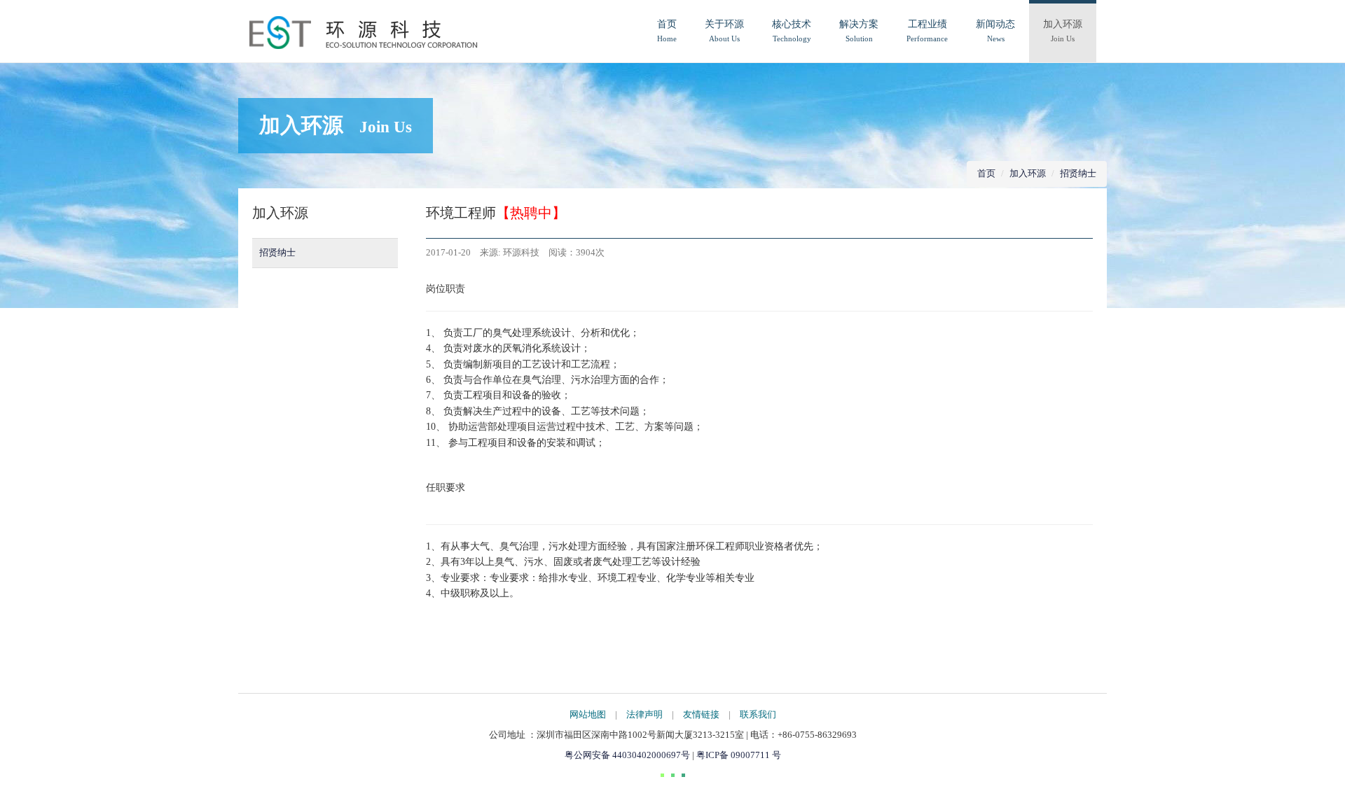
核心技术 (791, 31)
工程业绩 (927, 31)
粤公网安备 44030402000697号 (628, 755)
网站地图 (588, 714)
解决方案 (858, 31)
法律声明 (644, 714)
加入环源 (1062, 31)
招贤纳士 (1078, 173)
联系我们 (758, 714)
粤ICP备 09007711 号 (738, 755)
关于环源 (724, 31)
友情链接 (701, 714)
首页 (667, 31)
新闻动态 (995, 31)
